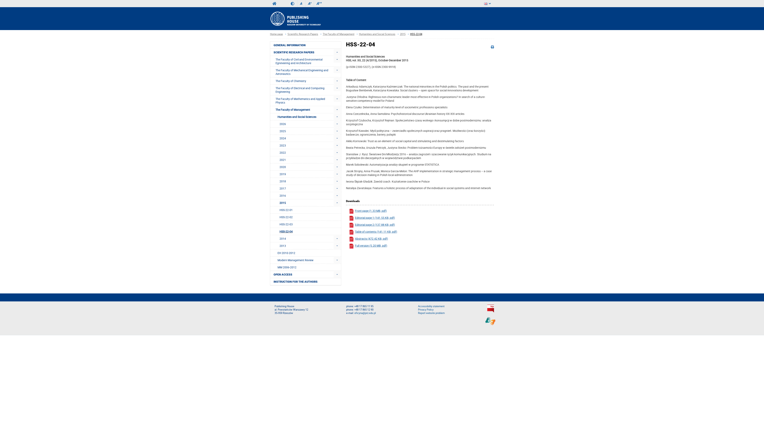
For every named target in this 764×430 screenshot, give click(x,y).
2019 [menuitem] (283, 174)
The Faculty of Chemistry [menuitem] (291, 81)
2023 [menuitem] (283, 145)
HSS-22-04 (416, 34)
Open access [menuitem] (283, 274)
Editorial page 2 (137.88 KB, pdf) (375, 225)
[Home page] (295, 19)
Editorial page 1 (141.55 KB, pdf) (375, 218)
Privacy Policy (426, 309)
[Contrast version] (294, 3)
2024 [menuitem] (283, 138)
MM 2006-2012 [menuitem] (287, 267)
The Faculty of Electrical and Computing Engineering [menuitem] (300, 90)
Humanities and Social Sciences (377, 34)
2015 (402, 34)
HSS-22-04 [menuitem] (286, 231)
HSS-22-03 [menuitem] (286, 224)
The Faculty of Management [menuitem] (293, 109)
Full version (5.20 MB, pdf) (371, 245)
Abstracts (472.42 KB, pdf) (371, 238)
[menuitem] (337, 52)
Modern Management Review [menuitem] (296, 260)
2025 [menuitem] (283, 131)
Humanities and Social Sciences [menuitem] (297, 117)
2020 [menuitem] (283, 167)
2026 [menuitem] (283, 124)
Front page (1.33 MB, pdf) (371, 211)
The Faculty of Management (338, 34)
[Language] (487, 3)
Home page (276, 34)
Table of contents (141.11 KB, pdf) (376, 232)
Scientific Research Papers (302, 34)
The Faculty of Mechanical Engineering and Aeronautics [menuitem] (302, 72)
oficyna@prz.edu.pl (365, 313)
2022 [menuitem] (283, 152)
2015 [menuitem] (283, 203)
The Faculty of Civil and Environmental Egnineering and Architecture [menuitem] (299, 61)
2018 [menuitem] (283, 181)
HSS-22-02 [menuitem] (286, 217)
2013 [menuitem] (283, 246)
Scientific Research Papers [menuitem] (294, 52)
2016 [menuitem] (283, 195)
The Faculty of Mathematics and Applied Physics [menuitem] (300, 100)
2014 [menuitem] (283, 238)
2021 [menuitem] (283, 160)
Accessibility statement (431, 306)
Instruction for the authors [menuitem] (296, 281)
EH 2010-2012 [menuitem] (286, 253)
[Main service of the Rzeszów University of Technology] (274, 3)
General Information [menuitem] (290, 45)
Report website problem (431, 313)
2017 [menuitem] (283, 188)
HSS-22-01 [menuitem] (286, 210)
